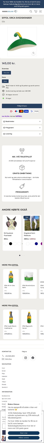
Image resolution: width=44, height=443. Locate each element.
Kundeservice (6, 396)
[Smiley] (2, 243)
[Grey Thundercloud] (32, 243)
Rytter (4, 371)
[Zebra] (10, 243)
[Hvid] (27, 243)
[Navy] (36, 243)
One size (6, 73)
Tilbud (4, 382)
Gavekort (4, 387)
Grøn (5, 81)
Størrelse (5, 69)
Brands (4, 384)
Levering (8, 134)
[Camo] (19, 243)
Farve (4, 77)
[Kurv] (35, 11)
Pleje (3, 373)
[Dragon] (6, 243)
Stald (3, 379)
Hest (3, 368)
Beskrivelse (9, 121)
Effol (3, 21)
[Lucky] (14, 243)
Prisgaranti (9, 128)
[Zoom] (33, 53)
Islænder (4, 376)
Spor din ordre (6, 398)
